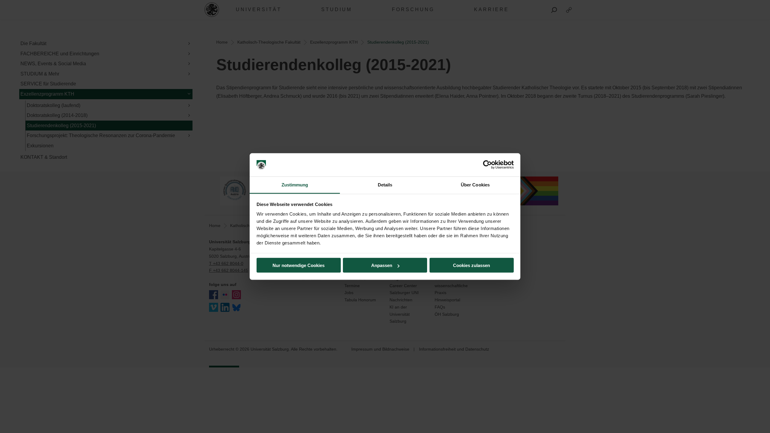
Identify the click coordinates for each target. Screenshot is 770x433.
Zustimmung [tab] (295, 184)
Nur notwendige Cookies (299, 265)
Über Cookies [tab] (475, 184)
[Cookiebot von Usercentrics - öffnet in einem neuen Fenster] (487, 164)
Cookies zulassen (471, 265)
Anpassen (381, 265)
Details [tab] (385, 184)
